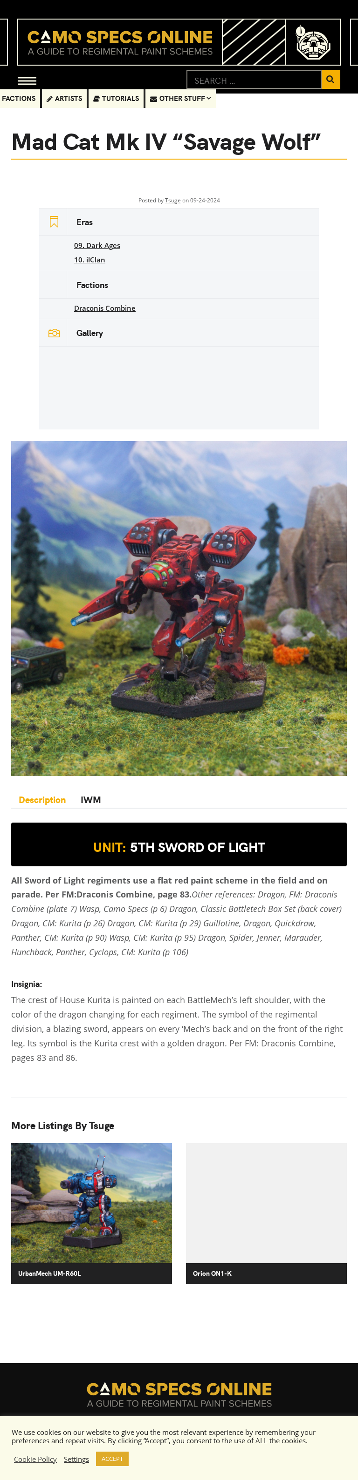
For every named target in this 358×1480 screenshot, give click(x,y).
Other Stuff (182, 98)
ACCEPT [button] (112, 1458)
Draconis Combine (105, 308)
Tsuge (173, 200)
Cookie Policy (35, 1459)
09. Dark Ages (97, 245)
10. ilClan (89, 259)
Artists (68, 98)
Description (42, 799)
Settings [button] (76, 1459)
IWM (91, 799)
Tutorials (120, 98)
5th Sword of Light (179, 847)
